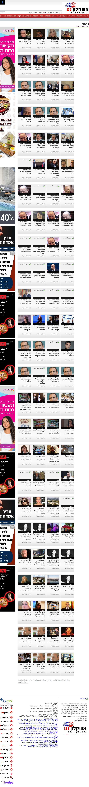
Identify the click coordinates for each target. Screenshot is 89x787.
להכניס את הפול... (69, 121)
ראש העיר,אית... (40, 460)
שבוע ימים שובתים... (25, 434)
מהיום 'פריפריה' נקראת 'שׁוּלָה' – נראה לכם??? (39, 224)
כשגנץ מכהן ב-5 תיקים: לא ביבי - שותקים (25, 380)
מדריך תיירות (33, 720)
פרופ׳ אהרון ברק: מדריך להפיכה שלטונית (39, 93)
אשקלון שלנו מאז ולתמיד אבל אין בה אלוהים (68, 536)
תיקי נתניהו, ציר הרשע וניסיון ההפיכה (54, 276)
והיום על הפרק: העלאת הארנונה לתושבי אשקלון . (39, 614)
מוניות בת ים (54, 743)
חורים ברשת (46, 722)
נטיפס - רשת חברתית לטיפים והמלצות (75, 735)
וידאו (54, 16)
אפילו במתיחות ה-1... (25, 199)
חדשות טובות (47, 730)
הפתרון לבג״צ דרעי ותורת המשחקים (54, 93)
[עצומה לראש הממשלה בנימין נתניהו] (39, 264)
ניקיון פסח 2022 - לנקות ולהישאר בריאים (68, 146)
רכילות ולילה (54, 710)
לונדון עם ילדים (21, 719)
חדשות (79, 16)
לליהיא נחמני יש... (69, 434)
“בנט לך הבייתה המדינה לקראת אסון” (25, 146)
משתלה (41, 743)
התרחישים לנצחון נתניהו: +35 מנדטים (39, 328)
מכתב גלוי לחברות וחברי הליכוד (40, 198)
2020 (57, 680)
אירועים (33, 708)
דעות (78, 26)
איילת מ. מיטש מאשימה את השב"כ (26, 484)
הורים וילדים (54, 730)
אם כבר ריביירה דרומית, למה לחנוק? (54, 588)
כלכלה (41, 706)
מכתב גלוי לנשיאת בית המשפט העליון (26, 93)
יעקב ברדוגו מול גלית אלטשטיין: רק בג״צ (53, 146)
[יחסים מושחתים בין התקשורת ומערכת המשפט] (25, 264)
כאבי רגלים (26, 733)
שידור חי (71, 16)
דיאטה (55, 728)
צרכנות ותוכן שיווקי (51, 702)
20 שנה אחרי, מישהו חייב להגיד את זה (25, 562)
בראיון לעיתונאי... (69, 43)
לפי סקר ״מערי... (69, 69)
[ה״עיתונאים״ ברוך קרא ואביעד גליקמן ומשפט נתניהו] (53, 186)
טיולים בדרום (44, 727)
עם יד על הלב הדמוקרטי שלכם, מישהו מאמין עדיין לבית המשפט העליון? (53, 512)
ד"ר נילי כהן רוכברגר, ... (24, 69)
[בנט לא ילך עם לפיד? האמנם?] (53, 342)
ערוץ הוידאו (50, 715)
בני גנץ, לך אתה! (68, 300)
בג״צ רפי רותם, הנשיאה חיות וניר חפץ (68, 172)
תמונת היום (40, 708)
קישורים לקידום (39, 735)
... (58, 45)
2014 (34, 680)
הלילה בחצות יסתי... (25, 251)
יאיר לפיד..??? (26, 40)
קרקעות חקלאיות (43, 745)
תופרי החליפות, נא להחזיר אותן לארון (54, 484)
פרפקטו (32, 735)
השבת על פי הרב (68, 482)
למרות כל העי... (69, 408)
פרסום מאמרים (45, 719)
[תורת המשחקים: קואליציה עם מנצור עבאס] (39, 290)
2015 (38, 680)
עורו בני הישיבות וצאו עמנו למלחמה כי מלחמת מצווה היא (25, 668)
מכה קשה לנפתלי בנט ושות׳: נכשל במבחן (53, 224)
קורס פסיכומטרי (29, 727)
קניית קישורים (54, 719)
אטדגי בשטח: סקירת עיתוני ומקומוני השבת (54, 432)
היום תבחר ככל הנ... (25, 460)
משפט (47, 706)
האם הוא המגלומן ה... (53, 251)
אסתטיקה (24, 737)
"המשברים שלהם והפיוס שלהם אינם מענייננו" (39, 484)
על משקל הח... (41, 173)
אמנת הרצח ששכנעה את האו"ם (55, 41)
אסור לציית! (69, 92)
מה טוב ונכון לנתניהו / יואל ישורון (26, 119)
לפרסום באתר (33, 13)
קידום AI (23, 722)
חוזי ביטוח (38, 733)
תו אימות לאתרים (30, 722)
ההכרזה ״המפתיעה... (53, 356)
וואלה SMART (31, 737)
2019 (53, 680)
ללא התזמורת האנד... (53, 642)
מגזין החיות (39, 722)
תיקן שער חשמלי (53, 745)
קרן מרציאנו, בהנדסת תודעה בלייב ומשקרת (40, 354)
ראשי (86, 16)
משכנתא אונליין (25, 735)
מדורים (56, 717)
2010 (19, 680)
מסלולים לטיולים (53, 727)
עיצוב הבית (45, 723)
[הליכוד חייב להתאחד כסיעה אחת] (25, 160)
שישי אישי (40, 717)
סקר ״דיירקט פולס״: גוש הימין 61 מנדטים (53, 380)
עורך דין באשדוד (33, 745)
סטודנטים (52, 741)
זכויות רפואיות (43, 737)
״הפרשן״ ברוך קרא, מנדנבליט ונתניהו (68, 354)
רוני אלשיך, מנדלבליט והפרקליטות (41, 146)
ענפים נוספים (42, 714)
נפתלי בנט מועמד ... (25, 225)
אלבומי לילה (48, 708)
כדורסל (50, 714)
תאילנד (41, 731)
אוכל (56, 703)
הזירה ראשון (29, 743)
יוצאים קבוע (34, 728)
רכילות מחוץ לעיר (32, 711)
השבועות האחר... (26, 512)
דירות (51, 732)
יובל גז (49, 740)
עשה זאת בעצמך (42, 720)
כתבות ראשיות (25, 715)
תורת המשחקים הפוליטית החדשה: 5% (68, 250)
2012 (26, 680)
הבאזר (28, 719)
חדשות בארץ (40, 715)
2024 (19, 682)
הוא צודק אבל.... (53, 664)
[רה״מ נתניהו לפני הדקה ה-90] (25, 238)
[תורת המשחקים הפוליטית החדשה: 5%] (68, 238)
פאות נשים (46, 741)
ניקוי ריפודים (47, 743)
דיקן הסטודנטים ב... (39, 408)
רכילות (56, 711)
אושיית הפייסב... (40, 434)
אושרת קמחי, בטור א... (39, 590)
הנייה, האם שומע (68, 612)
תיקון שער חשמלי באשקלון (50, 731)
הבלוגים (33, 715)
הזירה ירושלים (51, 744)
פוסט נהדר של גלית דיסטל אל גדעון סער (25, 328)
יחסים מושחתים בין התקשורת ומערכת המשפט (25, 276)
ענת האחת (27, 16)
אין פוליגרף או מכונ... (68, 199)
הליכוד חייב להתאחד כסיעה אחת (25, 172)
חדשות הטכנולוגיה (47, 726)
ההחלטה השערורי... (53, 616)
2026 (26, 682)
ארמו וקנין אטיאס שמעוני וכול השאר (39, 666)
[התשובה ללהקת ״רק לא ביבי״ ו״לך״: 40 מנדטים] (39, 368)
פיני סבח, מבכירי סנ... (25, 304)
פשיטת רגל (41, 728)
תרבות (35, 16)
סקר (41, 16)
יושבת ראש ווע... (26, 616)
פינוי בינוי (39, 726)
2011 (22, 680)
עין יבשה (54, 733)
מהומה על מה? (25, 638)
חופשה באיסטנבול (52, 737)
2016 (41, 680)
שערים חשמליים (53, 723)
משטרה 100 (54, 706)
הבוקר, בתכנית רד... (54, 304)
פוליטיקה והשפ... (54, 69)
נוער (50, 717)
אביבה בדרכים (10, 16)
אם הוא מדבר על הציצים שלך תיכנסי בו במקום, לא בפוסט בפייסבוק (39, 538)
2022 (64, 680)
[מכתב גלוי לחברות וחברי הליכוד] (39, 186)
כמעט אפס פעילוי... (68, 460)
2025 (23, 682)
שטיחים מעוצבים (42, 740)
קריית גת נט (25, 745)
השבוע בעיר (62, 16)
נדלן (52, 703)
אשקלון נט (85, 26)
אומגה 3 (27, 740)
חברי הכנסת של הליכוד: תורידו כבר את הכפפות (68, 224)
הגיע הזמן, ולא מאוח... (25, 590)
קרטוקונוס (27, 723)
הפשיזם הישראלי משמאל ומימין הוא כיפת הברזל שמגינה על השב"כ (68, 512)
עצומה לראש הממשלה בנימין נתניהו (39, 276)
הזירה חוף (35, 743)
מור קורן (46, 728)
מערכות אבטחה (42, 744)
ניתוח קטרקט (34, 723)
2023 (68, 680)
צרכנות (47, 703)
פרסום (53, 746)
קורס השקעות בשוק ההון (36, 730)
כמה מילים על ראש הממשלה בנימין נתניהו (40, 67)
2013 (30, 680)
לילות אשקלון (48, 711)
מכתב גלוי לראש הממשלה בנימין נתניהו (68, 276)
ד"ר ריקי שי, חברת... (68, 642)
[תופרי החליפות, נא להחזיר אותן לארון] (53, 472)
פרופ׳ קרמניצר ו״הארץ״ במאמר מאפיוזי (68, 380)
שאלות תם (41, 638)
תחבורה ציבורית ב (48, 718)
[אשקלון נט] (84, 698)
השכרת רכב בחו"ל (35, 719)
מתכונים (22, 727)
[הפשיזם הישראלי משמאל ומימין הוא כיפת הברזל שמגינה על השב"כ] (68, 498)
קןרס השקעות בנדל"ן (25, 728)
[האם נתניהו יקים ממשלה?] (53, 290)
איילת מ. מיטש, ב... (68, 590)
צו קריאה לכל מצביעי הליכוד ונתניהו (69, 328)
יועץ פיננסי (54, 735)
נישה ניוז (55, 726)
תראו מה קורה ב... (40, 43)
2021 (60, 680)
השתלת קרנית (35, 731)
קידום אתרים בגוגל (52, 720)
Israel (36, 737)
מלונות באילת (53, 722)
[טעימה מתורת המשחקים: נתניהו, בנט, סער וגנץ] (39, 238)
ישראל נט (55, 740)
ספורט (47, 16)
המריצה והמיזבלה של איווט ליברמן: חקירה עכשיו (53, 328)
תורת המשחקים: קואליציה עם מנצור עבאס (39, 302)
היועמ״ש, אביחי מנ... (53, 408)
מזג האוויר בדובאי (47, 733)
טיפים (40, 723)
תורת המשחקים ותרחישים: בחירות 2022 (39, 119)
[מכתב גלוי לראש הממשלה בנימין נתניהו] (68, 264)
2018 (49, 680)
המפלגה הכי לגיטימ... (68, 668)
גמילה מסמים (47, 735)
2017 (45, 680)
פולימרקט (32, 733)
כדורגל (56, 714)
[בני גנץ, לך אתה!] (68, 290)
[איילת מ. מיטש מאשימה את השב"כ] (25, 472)
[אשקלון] (75, 14)
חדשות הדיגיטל (25, 720)
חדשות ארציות (34, 706)
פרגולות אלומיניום (46, 746)
